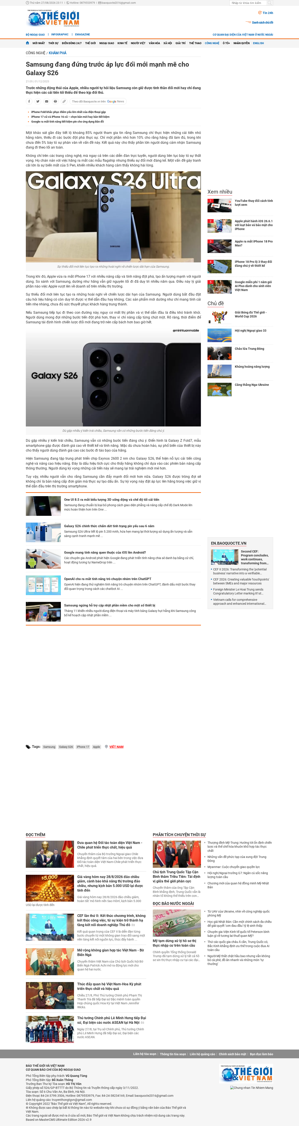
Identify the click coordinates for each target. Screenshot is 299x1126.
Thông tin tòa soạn (173, 1054)
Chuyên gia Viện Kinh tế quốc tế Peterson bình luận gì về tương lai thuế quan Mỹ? (238, 933)
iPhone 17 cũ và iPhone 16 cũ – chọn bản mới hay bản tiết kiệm (70, 116)
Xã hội (168, 43)
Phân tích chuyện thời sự (179, 834)
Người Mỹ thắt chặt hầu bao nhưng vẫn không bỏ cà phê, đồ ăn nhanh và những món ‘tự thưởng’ (239, 960)
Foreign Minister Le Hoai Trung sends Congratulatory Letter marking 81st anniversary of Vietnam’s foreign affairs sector (239, 591)
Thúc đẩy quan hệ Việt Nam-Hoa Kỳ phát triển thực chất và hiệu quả (109, 986)
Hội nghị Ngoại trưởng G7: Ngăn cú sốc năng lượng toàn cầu (238, 875)
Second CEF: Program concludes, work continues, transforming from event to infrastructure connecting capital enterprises (255, 557)
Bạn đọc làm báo (261, 1054)
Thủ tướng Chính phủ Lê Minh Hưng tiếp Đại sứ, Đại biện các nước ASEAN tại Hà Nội (111, 1020)
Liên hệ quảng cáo (202, 1054)
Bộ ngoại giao (35, 34)
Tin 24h (268, 13)
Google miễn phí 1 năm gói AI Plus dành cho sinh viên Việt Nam (253, 286)
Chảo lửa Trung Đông (249, 348)
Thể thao (195, 43)
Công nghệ (212, 43)
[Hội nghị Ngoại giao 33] (220, 335)
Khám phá (57, 53)
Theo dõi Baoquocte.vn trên (89, 101)
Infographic (60, 34)
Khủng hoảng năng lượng (252, 366)
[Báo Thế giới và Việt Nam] (53, 18)
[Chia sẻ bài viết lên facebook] (29, 101)
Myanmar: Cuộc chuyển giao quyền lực (234, 867)
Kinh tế (122, 43)
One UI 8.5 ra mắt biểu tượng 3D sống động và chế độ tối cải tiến (111, 500)
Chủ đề (216, 303)
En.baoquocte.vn (228, 543)
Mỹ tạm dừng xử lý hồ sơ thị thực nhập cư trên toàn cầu (174, 943)
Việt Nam (116, 746)
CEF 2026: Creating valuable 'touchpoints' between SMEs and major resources (241, 581)
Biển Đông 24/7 (72, 43)
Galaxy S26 (66, 746)
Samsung (49, 746)
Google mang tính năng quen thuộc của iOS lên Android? (105, 552)
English (258, 43)
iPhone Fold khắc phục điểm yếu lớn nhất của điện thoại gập (68, 112)
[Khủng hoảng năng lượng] (220, 371)
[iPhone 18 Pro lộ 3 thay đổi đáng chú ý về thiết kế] (220, 266)
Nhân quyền (242, 43)
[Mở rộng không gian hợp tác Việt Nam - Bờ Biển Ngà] (50, 961)
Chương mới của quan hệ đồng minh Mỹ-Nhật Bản (238, 885)
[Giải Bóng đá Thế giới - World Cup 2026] (220, 317)
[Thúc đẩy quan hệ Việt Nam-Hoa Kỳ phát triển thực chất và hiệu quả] (50, 995)
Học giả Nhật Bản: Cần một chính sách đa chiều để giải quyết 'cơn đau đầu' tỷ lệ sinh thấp (240, 923)
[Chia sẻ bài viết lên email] (46, 101)
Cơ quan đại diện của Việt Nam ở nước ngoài (243, 34)
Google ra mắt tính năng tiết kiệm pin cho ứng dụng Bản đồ (67, 121)
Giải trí (181, 43)
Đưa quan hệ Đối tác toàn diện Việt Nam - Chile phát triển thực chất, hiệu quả (109, 845)
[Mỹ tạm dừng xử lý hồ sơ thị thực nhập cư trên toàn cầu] (177, 923)
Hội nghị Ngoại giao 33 (250, 330)
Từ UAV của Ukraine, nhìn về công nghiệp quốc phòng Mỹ (239, 913)
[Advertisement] (113, 681)
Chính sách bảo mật (232, 1054)
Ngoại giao (106, 43)
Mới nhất (39, 43)
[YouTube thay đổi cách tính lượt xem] (220, 205)
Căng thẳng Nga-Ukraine (252, 384)
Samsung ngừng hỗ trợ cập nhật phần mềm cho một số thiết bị (109, 605)
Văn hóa (154, 43)
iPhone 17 (83, 746)
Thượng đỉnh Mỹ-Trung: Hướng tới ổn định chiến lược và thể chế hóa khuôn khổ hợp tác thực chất (240, 846)
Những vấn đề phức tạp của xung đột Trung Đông (237, 859)
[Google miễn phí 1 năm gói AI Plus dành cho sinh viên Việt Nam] (220, 287)
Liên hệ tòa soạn (144, 1054)
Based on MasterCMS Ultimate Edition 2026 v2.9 (58, 1119)
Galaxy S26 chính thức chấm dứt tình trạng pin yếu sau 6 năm (109, 526)
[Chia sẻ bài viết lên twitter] (38, 101)
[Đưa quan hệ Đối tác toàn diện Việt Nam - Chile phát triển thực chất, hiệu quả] (50, 854)
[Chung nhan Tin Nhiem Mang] (251, 1088)
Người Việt (138, 43)
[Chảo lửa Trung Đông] (220, 353)
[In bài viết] (55, 101)
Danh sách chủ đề (262, 22)
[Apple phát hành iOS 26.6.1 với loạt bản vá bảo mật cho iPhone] (220, 226)
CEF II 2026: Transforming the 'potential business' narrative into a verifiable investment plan (240, 571)
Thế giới (90, 43)
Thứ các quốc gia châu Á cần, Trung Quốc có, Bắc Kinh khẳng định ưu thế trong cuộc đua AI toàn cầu (238, 945)
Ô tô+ (226, 43)
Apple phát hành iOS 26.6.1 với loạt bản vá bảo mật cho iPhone (254, 225)
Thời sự (53, 43)
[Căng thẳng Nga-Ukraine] (220, 389)
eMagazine (82, 34)
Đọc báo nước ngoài (173, 903)
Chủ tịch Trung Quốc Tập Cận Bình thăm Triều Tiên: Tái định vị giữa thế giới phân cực (176, 876)
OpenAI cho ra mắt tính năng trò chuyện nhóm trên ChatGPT (107, 579)
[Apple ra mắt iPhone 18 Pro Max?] (220, 246)
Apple (96, 746)
